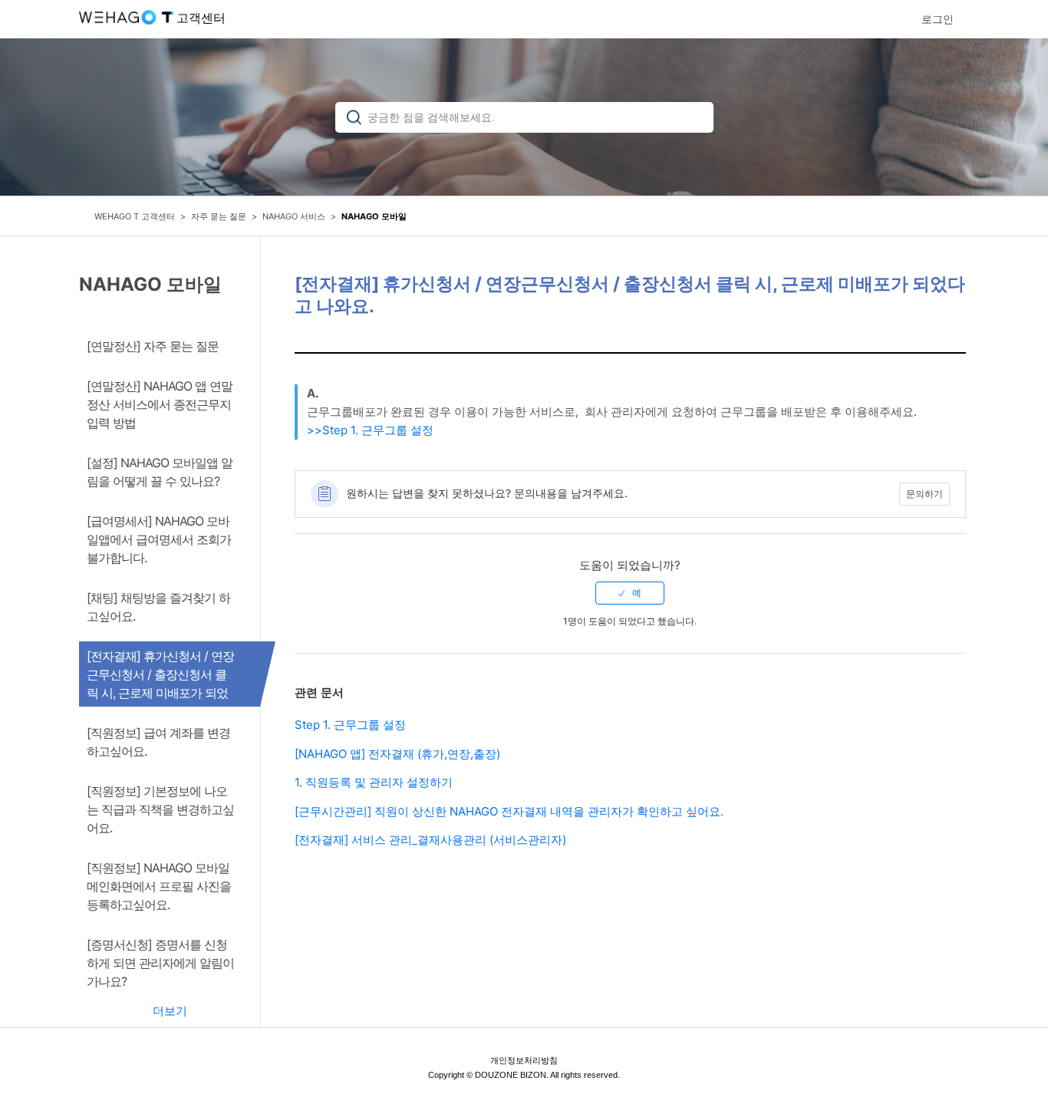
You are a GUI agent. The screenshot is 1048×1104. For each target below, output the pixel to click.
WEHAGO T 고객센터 (134, 216)
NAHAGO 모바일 (374, 216)
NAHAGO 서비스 (293, 216)
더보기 (170, 1010)
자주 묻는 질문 (218, 216)
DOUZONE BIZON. (512, 1074)
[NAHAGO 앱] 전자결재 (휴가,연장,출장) (397, 753)
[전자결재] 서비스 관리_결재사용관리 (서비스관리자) (430, 839)
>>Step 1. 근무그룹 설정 (370, 430)
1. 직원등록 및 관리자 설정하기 (374, 782)
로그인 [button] (937, 18)
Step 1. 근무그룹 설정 (350, 724)
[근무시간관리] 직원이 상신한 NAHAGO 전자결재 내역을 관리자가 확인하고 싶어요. (509, 811)
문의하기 (924, 493)
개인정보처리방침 (524, 1060)
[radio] (629, 593)
